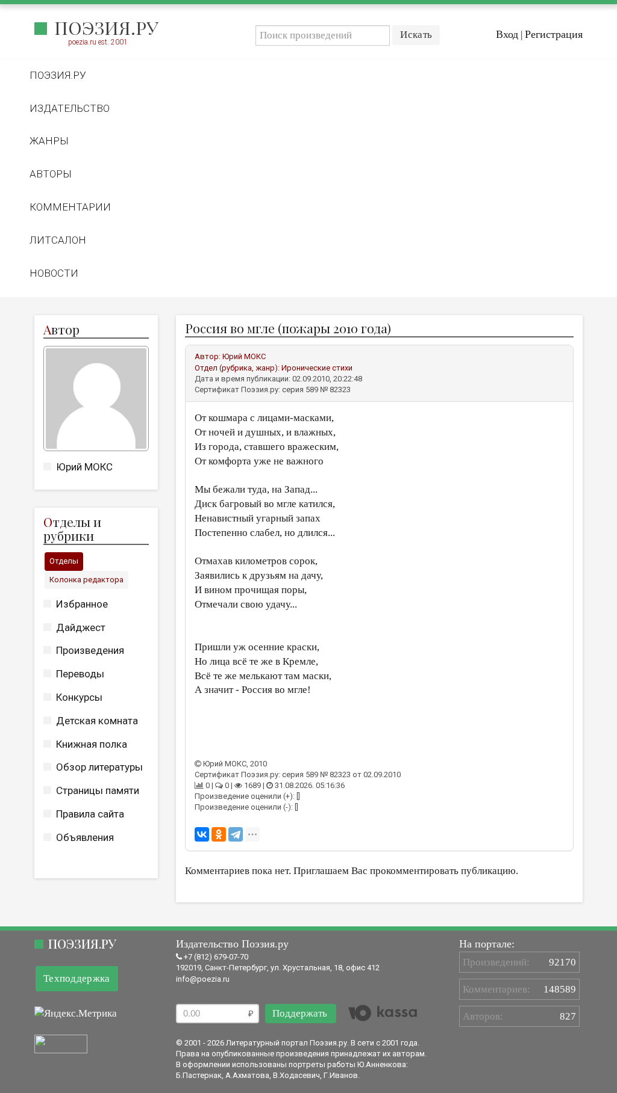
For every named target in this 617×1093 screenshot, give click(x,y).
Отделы (63, 560)
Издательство (70, 108)
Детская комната (97, 721)
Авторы (51, 174)
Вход (507, 34)
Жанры (49, 141)
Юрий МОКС (84, 467)
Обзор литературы (99, 767)
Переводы (80, 674)
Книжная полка (91, 744)
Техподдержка (76, 978)
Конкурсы (79, 697)
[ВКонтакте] (202, 834)
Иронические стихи (316, 367)
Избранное (82, 604)
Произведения (90, 650)
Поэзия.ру (106, 28)
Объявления (85, 837)
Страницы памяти (97, 790)
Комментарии (70, 207)
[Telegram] (235, 834)
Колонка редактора (86, 579)
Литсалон (58, 240)
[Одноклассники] (218, 834)
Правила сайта (90, 814)
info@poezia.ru (203, 979)
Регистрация (554, 34)
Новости (54, 273)
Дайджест (80, 627)
